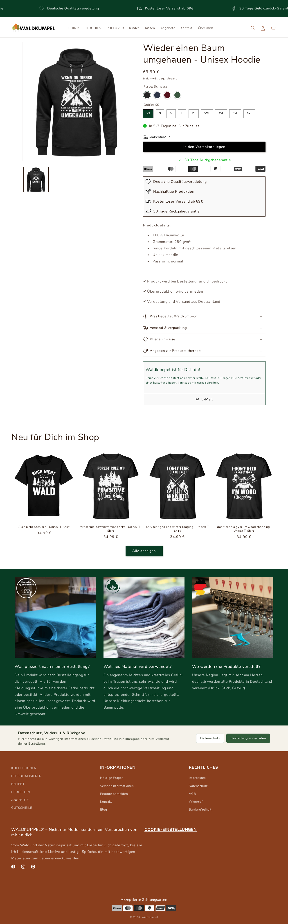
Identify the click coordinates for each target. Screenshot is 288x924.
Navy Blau (157, 95)
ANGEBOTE (20, 800)
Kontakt (106, 802)
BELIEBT (17, 784)
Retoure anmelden (114, 794)
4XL (235, 112)
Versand (172, 78)
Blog (103, 809)
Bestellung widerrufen (248, 738)
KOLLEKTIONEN (23, 768)
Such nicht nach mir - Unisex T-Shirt (44, 527)
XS (148, 112)
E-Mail (206, 399)
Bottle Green (177, 95)
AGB (192, 794)
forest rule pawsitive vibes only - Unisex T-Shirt (111, 529)
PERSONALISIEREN (26, 776)
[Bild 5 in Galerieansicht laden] (36, 179)
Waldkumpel (150, 917)
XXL (207, 112)
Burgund (167, 95)
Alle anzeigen (144, 551)
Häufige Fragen (112, 778)
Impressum (197, 778)
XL (194, 112)
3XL (221, 112)
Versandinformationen (117, 786)
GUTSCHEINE (21, 808)
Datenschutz (210, 738)
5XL (249, 112)
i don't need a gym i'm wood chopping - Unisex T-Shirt (244, 529)
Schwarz (147, 95)
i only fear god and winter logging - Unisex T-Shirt (177, 529)
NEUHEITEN (20, 792)
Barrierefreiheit (200, 809)
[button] (253, 28)
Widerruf (195, 802)
